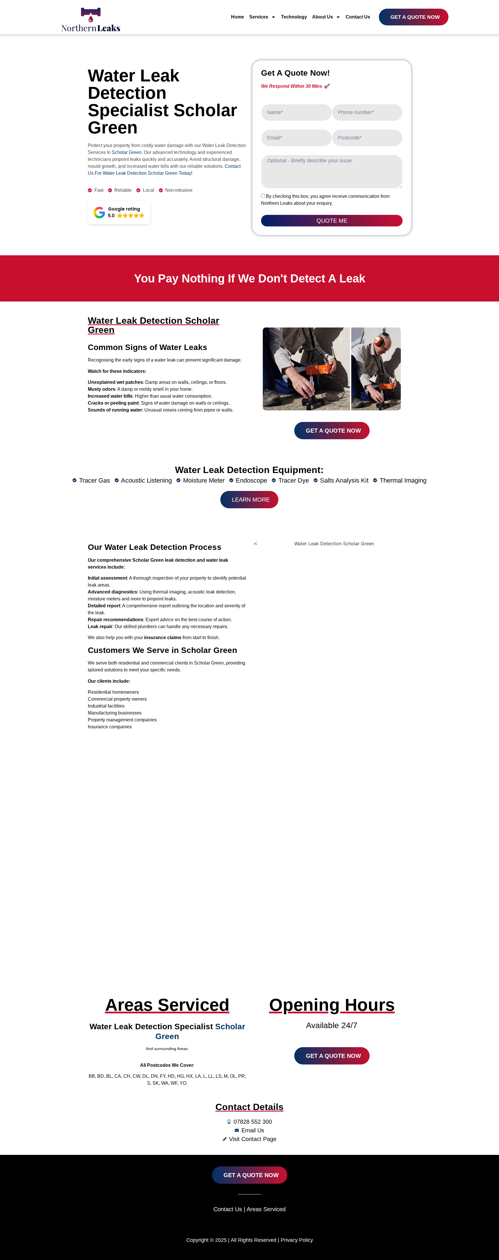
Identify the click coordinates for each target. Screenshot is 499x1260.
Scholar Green (126, 152)
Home (237, 16)
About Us (322, 16)
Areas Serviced (266, 1209)
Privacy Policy (297, 1240)
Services (258, 16)
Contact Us (358, 16)
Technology (294, 16)
